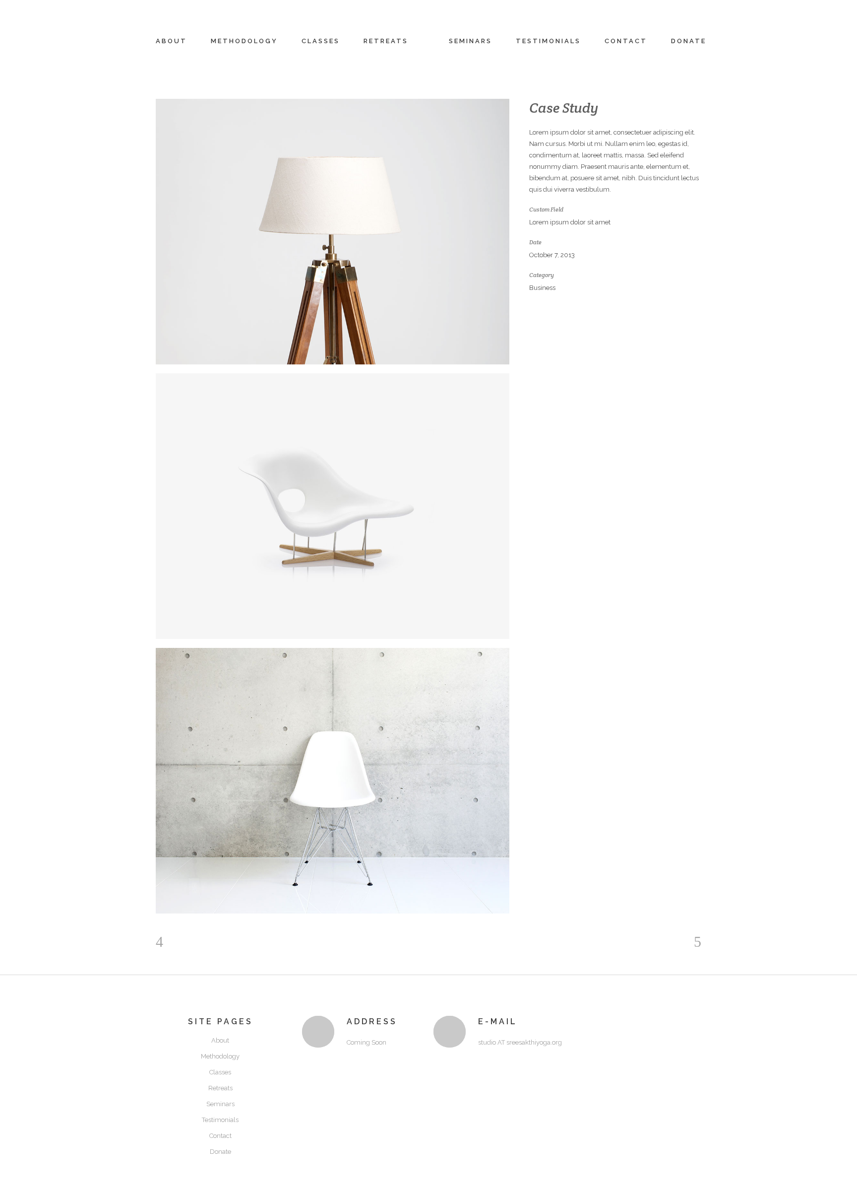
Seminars (220, 1104)
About (220, 1040)
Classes (220, 1072)
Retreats (220, 1088)
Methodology (220, 1056)
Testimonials (220, 1120)
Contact (220, 1135)
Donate (220, 1151)
